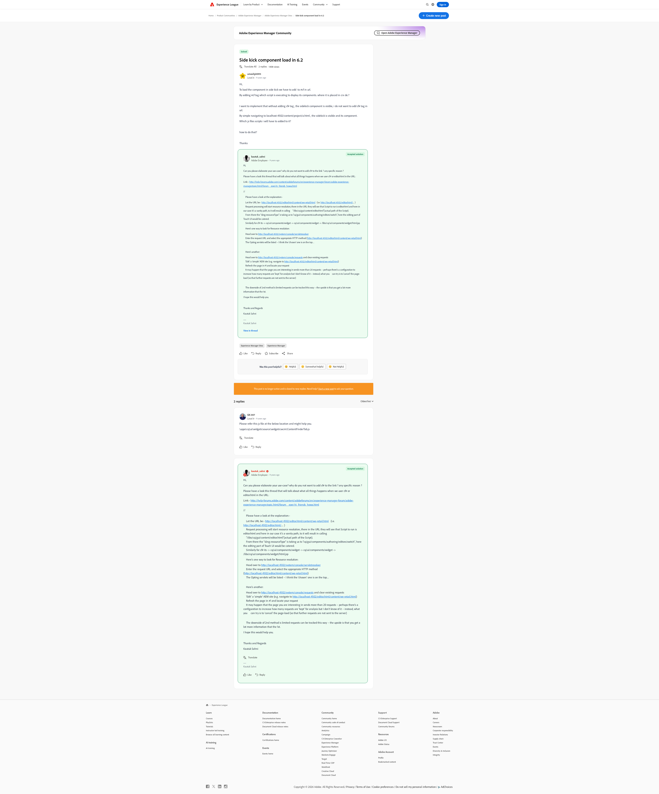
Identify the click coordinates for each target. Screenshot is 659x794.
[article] (303, 431)
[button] (434, 15)
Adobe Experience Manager (249, 15)
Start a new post (326, 388)
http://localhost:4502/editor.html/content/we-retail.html (288, 202)
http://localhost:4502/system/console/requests (280, 257)
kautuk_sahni (258, 156)
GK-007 (251, 414)
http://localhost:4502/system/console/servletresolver (283, 234)
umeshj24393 (254, 73)
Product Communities (226, 15)
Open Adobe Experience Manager (399, 32)
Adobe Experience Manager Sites (278, 15)
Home (211, 15)
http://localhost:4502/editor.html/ (337, 202)
